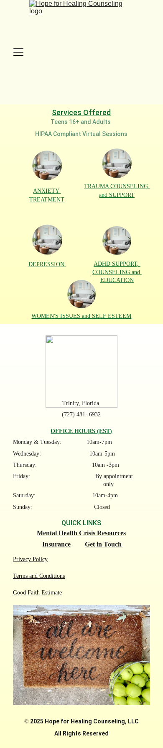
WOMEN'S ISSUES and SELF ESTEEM (81, 316)
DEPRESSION (47, 264)
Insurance (56, 544)
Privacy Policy (30, 559)
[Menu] (18, 52)
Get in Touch (104, 544)
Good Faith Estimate (37, 592)
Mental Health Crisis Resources (81, 532)
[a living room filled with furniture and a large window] (47, 165)
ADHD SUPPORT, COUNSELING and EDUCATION (117, 272)
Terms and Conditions (39, 576)
